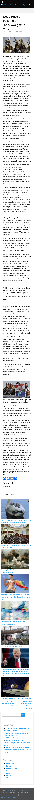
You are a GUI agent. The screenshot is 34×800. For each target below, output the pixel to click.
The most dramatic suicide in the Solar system (16, 698)
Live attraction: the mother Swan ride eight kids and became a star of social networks (16, 521)
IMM (17, 31)
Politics (23, 31)
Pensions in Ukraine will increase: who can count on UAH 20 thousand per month (17, 749)
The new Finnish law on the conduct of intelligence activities (14, 623)
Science (9, 771)
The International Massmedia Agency (15, 5)
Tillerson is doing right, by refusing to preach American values (26, 704)
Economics (10, 764)
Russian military (11, 768)
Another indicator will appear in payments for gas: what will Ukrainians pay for (17, 742)
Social (8, 773)
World (8, 778)
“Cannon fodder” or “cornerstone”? (12, 646)
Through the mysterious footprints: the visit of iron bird (8, 703)
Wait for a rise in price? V (14, 738)
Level (9, 790)
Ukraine (9, 775)
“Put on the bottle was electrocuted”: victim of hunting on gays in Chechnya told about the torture (16, 597)
